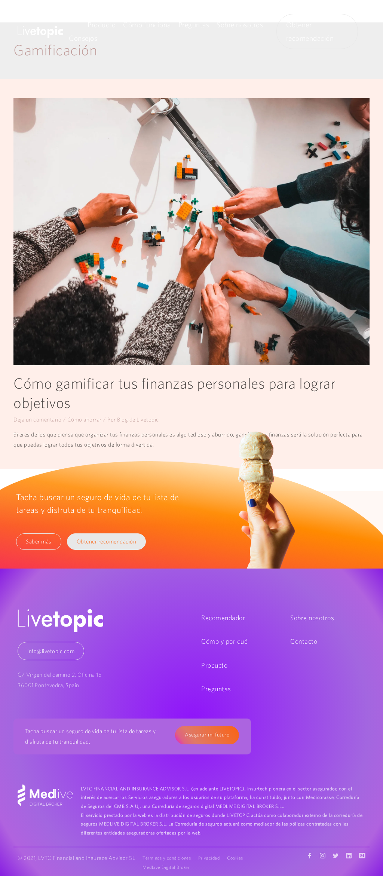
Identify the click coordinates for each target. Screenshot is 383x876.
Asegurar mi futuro (207, 735)
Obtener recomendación (107, 541)
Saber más (39, 541)
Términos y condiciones (167, 857)
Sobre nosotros (240, 25)
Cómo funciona (147, 25)
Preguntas (193, 25)
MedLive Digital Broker (166, 867)
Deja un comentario (37, 419)
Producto (102, 25)
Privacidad (209, 857)
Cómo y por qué (224, 641)
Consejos (83, 38)
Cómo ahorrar (84, 419)
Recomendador (223, 618)
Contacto (303, 641)
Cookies (235, 857)
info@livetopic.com (50, 651)
